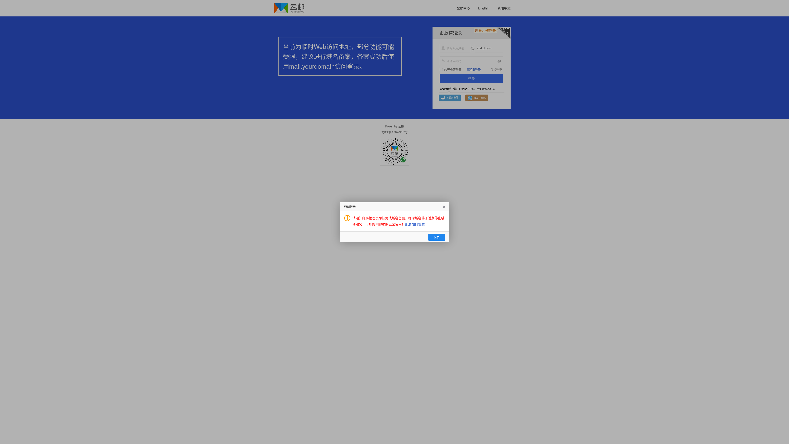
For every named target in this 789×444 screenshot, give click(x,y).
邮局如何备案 (415, 224)
